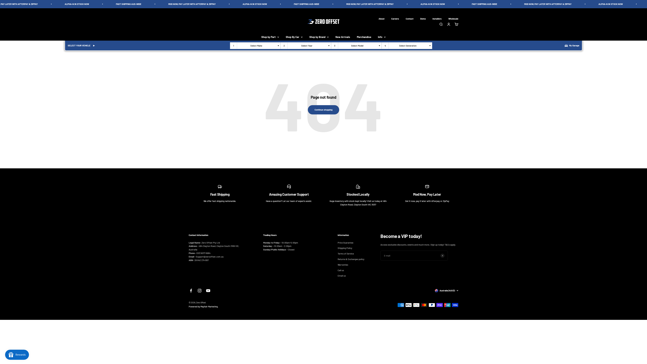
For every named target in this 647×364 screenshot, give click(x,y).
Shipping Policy (345, 248)
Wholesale (453, 18)
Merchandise (364, 36)
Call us (341, 270)
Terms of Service (346, 253)
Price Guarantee (345, 242)
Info (380, 36)
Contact (409, 18)
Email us (342, 275)
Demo (423, 18)
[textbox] (257, 45)
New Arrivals (342, 36)
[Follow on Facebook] (191, 290)
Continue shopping (323, 109)
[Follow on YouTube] (208, 290)
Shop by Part (268, 36)
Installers (437, 18)
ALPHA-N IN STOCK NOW (65, 4)
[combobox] (255, 45)
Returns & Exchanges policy (351, 259)
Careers (395, 18)
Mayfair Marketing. (209, 306)
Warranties (343, 264)
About (381, 18)
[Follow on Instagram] (199, 290)
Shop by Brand (317, 36)
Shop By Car (292, 36)
